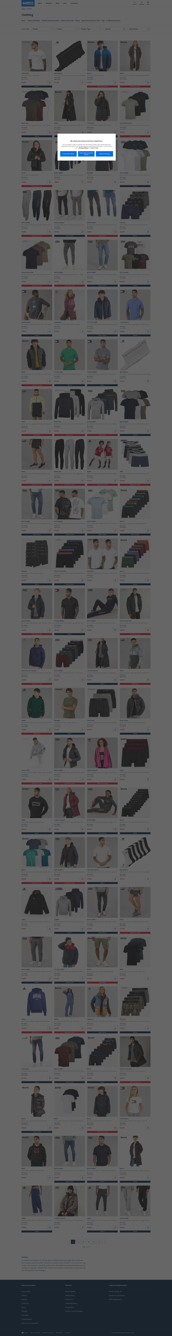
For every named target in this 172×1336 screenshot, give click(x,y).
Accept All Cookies (68, 154)
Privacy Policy (83, 148)
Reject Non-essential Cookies (86, 153)
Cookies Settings (104, 154)
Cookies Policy (94, 148)
